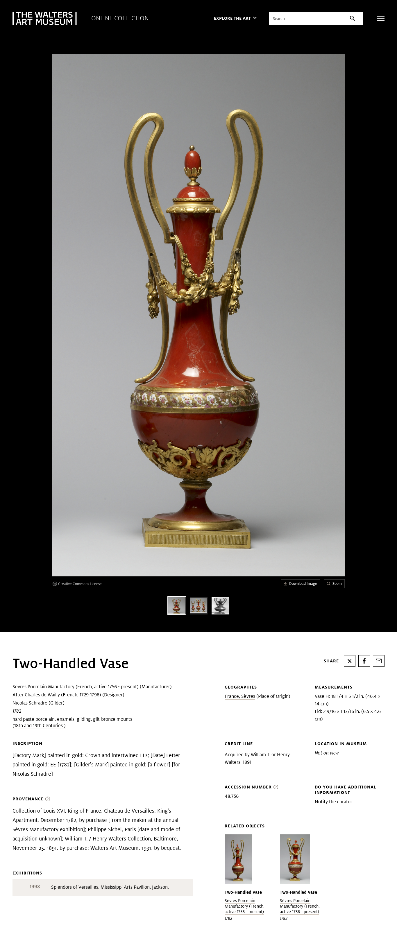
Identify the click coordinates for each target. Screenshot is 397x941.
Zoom (337, 583)
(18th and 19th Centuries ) (39, 726)
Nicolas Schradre (29, 703)
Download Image (303, 583)
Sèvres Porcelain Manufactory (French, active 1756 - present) (75, 687)
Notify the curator (333, 802)
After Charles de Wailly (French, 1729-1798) (56, 695)
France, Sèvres (240, 696)
